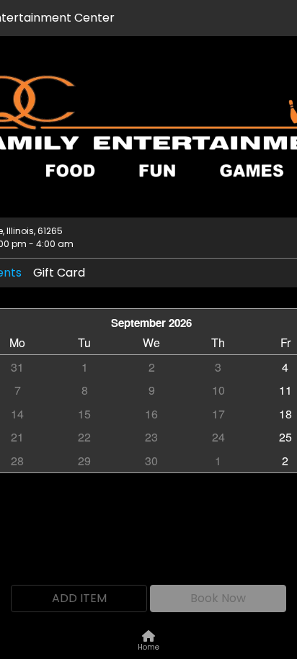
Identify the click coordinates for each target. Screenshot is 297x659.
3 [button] (218, 367)
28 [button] (17, 460)
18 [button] (285, 413)
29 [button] (84, 460)
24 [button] (218, 437)
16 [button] (151, 413)
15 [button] (84, 413)
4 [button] (285, 367)
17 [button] (218, 413)
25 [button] (285, 437)
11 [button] (285, 390)
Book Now (218, 598)
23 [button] (151, 437)
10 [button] (218, 390)
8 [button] (84, 390)
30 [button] (151, 460)
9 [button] (151, 390)
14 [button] (17, 413)
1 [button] (84, 367)
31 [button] (17, 367)
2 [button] (151, 367)
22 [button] (84, 437)
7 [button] (17, 390)
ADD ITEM (79, 598)
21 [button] (17, 437)
